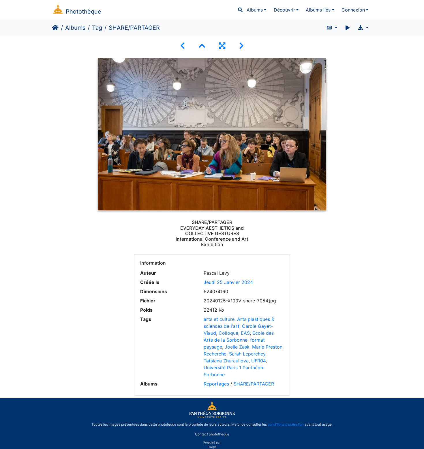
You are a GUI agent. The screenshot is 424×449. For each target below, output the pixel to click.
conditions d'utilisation (286, 424)
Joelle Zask (237, 347)
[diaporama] (347, 27)
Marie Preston (267, 347)
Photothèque (83, 11)
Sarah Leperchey (247, 354)
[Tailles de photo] (332, 27)
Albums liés (318, 10)
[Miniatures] (202, 45)
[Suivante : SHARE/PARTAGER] (241, 45)
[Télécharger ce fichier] (363, 27)
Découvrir (284, 10)
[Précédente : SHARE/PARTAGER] (182, 45)
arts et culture (219, 319)
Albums (255, 10)
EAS (245, 333)
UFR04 (258, 361)
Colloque (228, 333)
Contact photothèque (212, 434)
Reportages (216, 384)
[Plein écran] (222, 45)
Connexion (353, 10)
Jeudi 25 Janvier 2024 (228, 282)
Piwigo (212, 446)
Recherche (215, 354)
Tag (97, 27)
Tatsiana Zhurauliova (226, 361)
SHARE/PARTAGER (254, 384)
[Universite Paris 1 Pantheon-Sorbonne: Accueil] (212, 416)
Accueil (55, 27)
